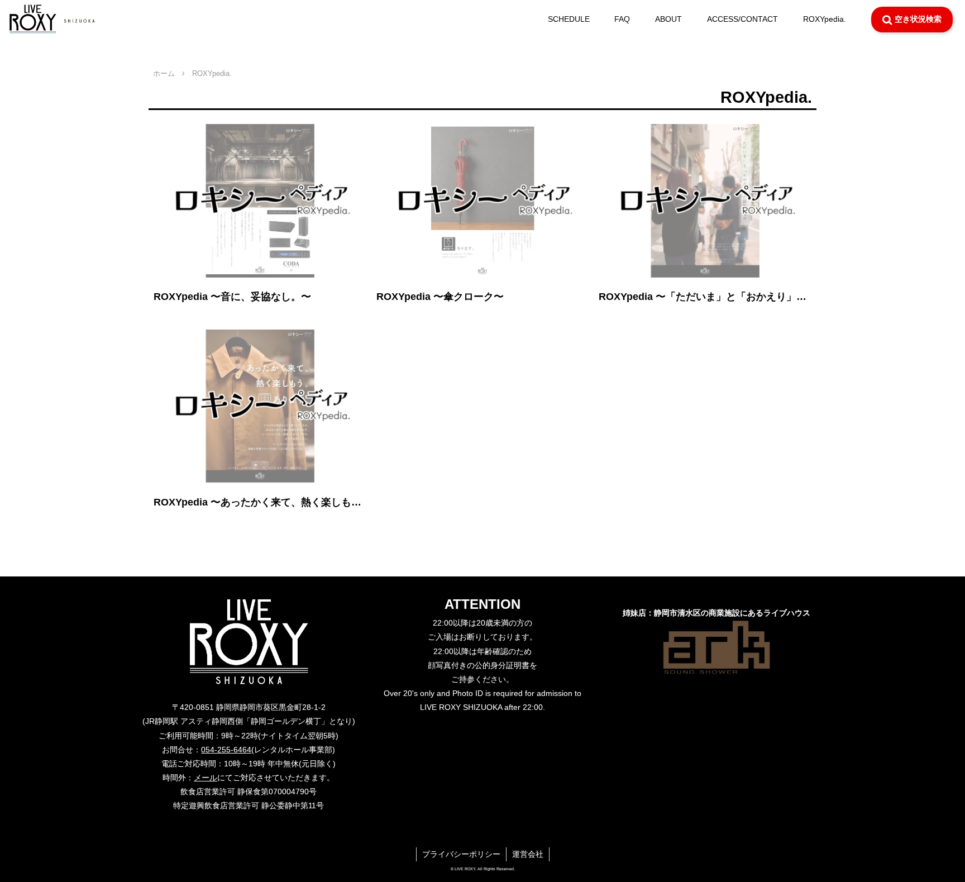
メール (205, 777)
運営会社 (527, 854)
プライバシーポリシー (461, 854)
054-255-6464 (226, 749)
